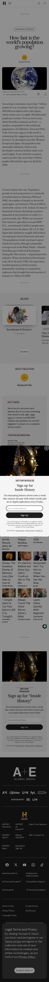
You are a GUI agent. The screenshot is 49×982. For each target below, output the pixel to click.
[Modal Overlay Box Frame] (24, 491)
